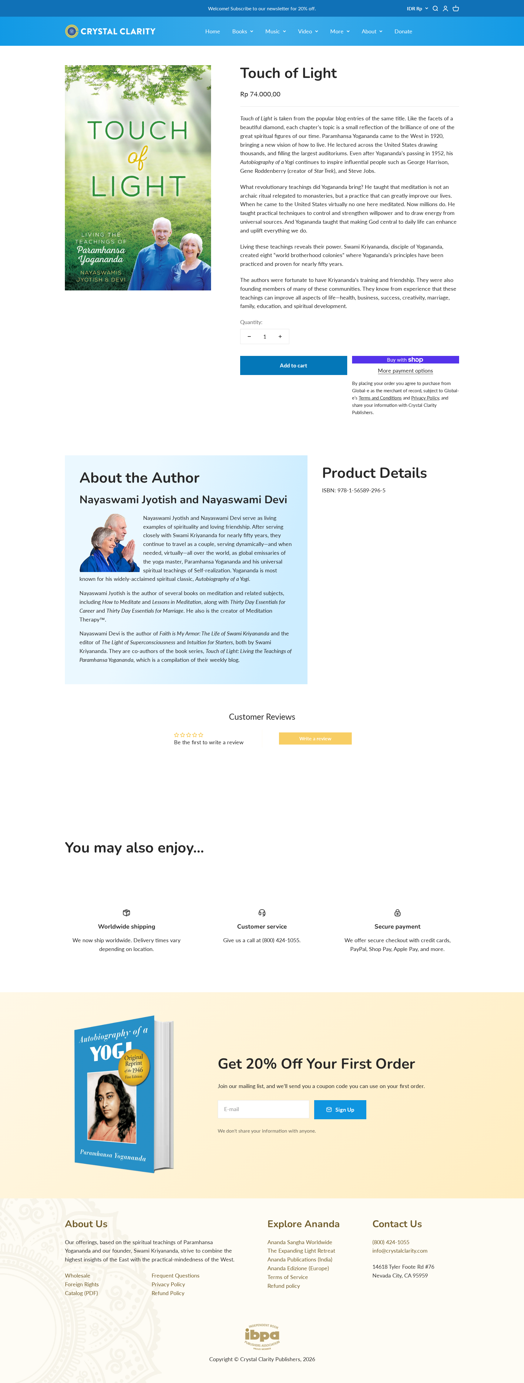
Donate (403, 31)
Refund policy (283, 1285)
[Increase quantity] (280, 336)
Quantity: (251, 322)
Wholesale (77, 1275)
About (369, 31)
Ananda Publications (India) (299, 1259)
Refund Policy (168, 1293)
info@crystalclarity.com (400, 1250)
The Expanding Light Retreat (301, 1250)
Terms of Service (287, 1277)
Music (272, 31)
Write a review (315, 738)
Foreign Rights (82, 1284)
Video (305, 31)
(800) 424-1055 (390, 1242)
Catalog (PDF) (81, 1293)
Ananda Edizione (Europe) (298, 1268)
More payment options (405, 370)
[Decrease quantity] (249, 336)
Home (212, 31)
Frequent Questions (176, 1275)
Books (239, 31)
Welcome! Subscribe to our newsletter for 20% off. (262, 8)
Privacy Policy (168, 1284)
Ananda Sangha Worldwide (299, 1242)
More (337, 31)
